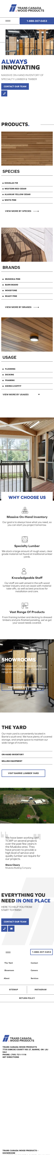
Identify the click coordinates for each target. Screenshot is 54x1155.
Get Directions (11, 1057)
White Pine (10, 200)
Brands (11, 267)
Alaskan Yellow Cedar (18, 194)
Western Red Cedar (15, 188)
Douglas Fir (11, 183)
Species (11, 171)
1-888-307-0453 (36, 20)
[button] (8, 19)
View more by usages (16, 394)
